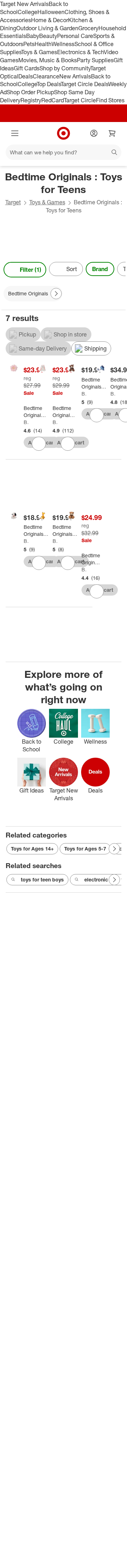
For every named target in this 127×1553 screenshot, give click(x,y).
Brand (100, 268)
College (27, 11)
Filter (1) (30, 269)
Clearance (46, 76)
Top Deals (49, 84)
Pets (29, 43)
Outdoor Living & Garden (47, 28)
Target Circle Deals (84, 84)
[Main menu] (15, 133)
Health (43, 43)
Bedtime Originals (26, 422)
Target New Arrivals (24, 3)
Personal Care (75, 35)
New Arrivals (75, 76)
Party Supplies (95, 60)
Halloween (51, 11)
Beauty (48, 35)
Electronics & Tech (80, 52)
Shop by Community (65, 68)
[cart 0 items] (112, 133)
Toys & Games (39, 52)
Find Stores (110, 100)
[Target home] (63, 133)
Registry (30, 100)
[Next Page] (118, 269)
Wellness (63, 43)
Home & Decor (49, 20)
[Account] (94, 133)
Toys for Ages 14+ (32, 849)
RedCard (52, 100)
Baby (32, 35)
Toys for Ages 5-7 (85, 849)
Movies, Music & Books (47, 60)
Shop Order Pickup (30, 92)
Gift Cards (27, 68)
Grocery (88, 28)
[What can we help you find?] (63, 152)
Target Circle (80, 100)
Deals (25, 76)
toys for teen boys (42, 880)
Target (13, 202)
